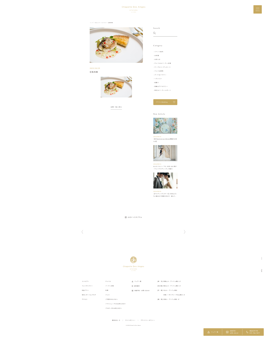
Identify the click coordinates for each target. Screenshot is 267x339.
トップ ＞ (92, 22)
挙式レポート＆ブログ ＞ (101, 22)
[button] (82, 232)
